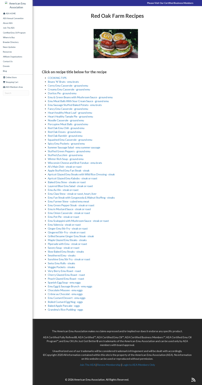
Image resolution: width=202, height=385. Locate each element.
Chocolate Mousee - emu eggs (65, 290)
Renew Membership (109, 364)
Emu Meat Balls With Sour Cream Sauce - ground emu (78, 101)
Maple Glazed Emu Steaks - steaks (67, 240)
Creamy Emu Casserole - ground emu (69, 89)
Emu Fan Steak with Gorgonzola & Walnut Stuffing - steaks (81, 197)
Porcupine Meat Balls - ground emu (68, 124)
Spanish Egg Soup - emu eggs (64, 282)
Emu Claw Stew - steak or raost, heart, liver (72, 193)
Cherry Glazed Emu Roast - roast (66, 274)
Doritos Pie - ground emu (62, 93)
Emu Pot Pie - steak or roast (63, 216)
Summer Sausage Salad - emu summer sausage (74, 147)
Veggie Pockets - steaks (61, 267)
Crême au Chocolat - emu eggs (65, 294)
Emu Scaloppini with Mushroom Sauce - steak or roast (78, 220)
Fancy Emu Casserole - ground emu (68, 108)
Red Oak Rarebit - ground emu (65, 135)
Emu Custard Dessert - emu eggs (66, 297)
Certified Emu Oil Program (14, 33)
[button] (187, 380)
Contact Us (8, 61)
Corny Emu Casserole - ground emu (68, 85)
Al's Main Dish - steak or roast (65, 166)
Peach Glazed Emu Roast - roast (66, 278)
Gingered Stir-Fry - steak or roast (66, 232)
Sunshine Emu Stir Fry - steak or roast (69, 259)
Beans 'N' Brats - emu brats (63, 81)
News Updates (9, 47)
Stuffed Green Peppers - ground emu (69, 151)
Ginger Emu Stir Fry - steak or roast (68, 228)
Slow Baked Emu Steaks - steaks (66, 251)
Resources (7, 52)
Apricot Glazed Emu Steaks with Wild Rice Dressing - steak (81, 174)
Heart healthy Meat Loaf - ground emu (70, 112)
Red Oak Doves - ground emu (64, 131)
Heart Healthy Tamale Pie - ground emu (70, 116)
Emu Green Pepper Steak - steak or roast (71, 205)
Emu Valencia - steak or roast (64, 224)
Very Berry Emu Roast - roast (64, 271)
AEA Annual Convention (13, 18)
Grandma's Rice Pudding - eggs (65, 309)
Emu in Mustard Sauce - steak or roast (69, 209)
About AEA (8, 23)
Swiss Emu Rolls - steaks (61, 263)
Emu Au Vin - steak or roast (63, 189)
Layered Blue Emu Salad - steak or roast (70, 186)
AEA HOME (10, 13)
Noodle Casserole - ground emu (66, 120)
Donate (6, 66)
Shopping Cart (11, 82)
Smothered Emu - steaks (62, 255)
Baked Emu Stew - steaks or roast (67, 182)
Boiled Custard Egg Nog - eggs (65, 301)
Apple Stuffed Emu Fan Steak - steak (68, 170)
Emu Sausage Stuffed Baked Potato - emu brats (75, 105)
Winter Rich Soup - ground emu (66, 159)
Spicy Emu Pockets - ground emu (66, 143)
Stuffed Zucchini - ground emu (65, 155)
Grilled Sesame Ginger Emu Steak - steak (71, 236)
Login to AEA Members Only (138, 364)
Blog (5, 71)
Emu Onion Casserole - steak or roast (69, 213)
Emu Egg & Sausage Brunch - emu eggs (70, 286)
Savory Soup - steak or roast (63, 247)
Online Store (11, 77)
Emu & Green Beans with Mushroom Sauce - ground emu (80, 97)
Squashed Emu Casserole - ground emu (70, 139)
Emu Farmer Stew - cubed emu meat (68, 201)
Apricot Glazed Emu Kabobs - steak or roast (72, 178)
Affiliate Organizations (12, 56)
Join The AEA (8, 28)
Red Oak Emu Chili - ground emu (66, 128)
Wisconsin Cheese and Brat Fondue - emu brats (75, 162)
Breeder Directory (11, 42)
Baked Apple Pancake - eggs (64, 305)
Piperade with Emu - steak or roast (67, 243)
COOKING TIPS (57, 77)
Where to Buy (9, 37)
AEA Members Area (14, 87)
